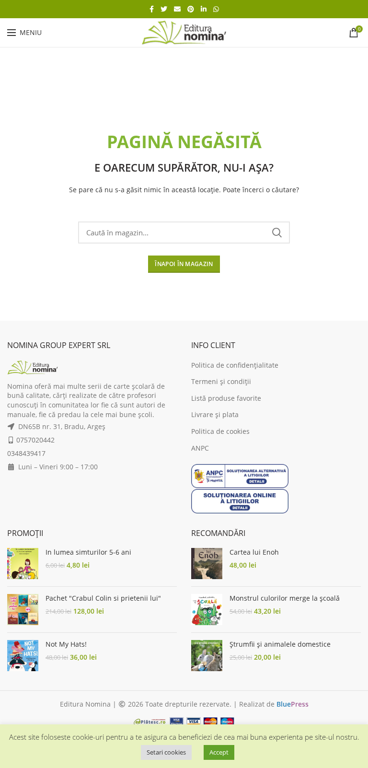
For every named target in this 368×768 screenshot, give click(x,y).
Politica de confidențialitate (234, 365)
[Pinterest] (190, 9)
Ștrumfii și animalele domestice (280, 644)
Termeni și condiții (221, 381)
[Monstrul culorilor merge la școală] (206, 609)
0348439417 (26, 453)
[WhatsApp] (216, 9)
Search (277, 232)
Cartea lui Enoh (254, 552)
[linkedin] (203, 9)
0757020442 (35, 439)
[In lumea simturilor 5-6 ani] (22, 563)
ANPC (200, 448)
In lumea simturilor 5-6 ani (88, 552)
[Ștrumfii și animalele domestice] (206, 655)
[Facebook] (151, 9)
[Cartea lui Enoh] (206, 563)
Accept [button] (219, 752)
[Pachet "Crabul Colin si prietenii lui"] (22, 609)
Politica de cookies (220, 431)
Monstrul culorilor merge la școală (285, 598)
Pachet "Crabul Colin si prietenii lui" (103, 598)
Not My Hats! (66, 644)
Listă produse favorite (226, 398)
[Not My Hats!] (22, 655)
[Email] (177, 9)
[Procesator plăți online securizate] (184, 720)
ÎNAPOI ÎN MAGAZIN (184, 264)
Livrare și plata (215, 414)
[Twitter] (164, 9)
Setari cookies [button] (166, 752)
